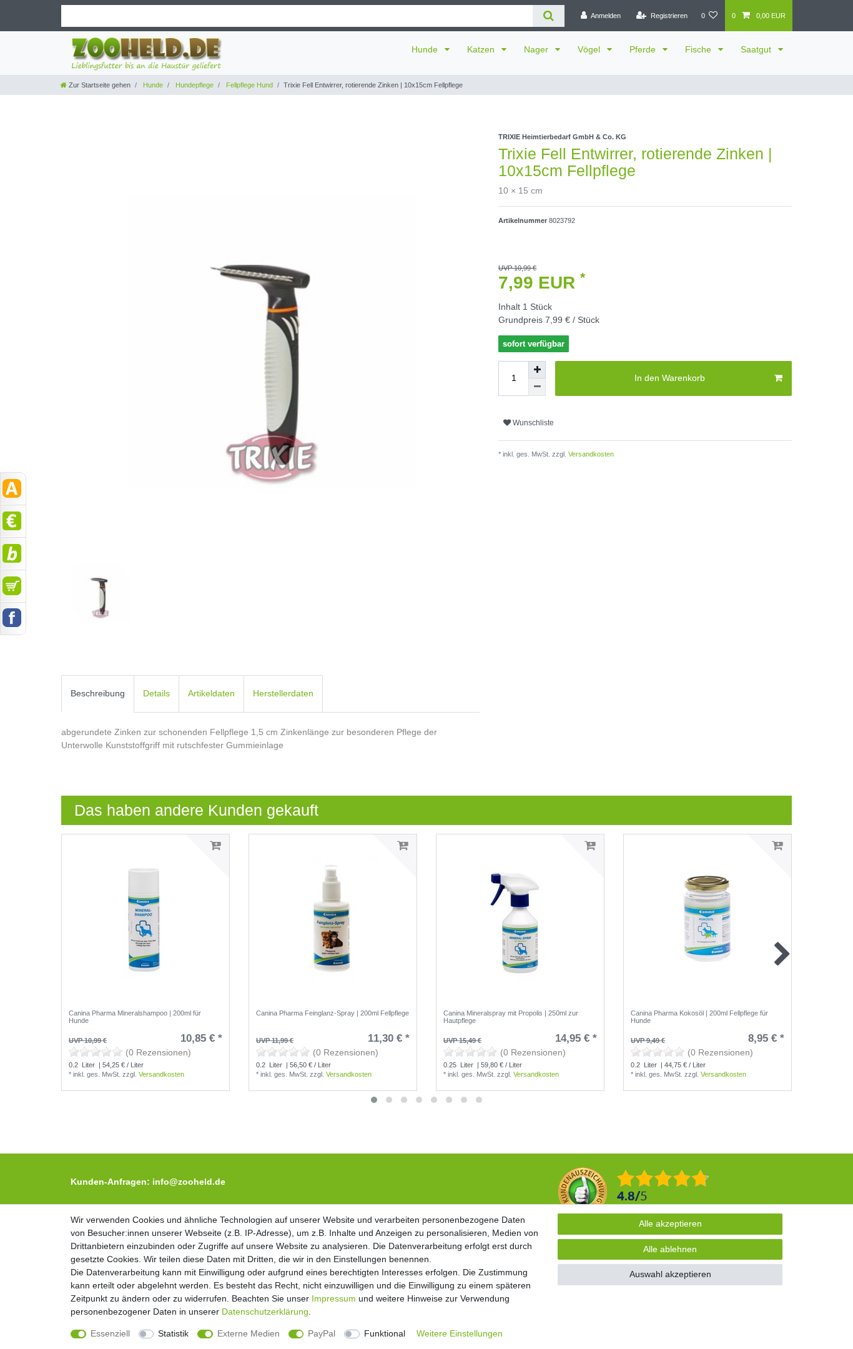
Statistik (173, 1333)
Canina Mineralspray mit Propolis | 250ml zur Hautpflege (510, 1016)
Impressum (334, 1298)
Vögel (590, 49)
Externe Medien (248, 1333)
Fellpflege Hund (248, 85)
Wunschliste (532, 422)
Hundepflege (194, 85)
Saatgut (757, 49)
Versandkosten (590, 454)
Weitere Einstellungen (460, 1333)
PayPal (321, 1333)
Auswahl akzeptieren (670, 1274)
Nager (537, 49)
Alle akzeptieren (670, 1223)
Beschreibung (98, 693)
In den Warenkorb (669, 378)
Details (156, 693)
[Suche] (549, 16)
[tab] (97, 693)
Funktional (384, 1333)
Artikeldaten (211, 693)
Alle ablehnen (670, 1249)
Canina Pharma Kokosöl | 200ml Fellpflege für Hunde (699, 1016)
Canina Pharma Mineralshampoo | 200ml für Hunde (135, 1016)
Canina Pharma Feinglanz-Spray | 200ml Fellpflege (332, 1013)
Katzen (482, 49)
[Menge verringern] (537, 387)
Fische (699, 49)
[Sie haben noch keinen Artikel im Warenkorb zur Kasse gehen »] (13, 585)
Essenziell (110, 1333)
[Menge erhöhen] (537, 369)
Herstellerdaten (283, 693)
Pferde (643, 49)
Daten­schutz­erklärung (265, 1312)
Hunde (426, 49)
